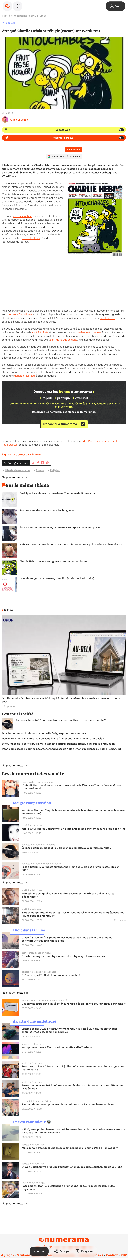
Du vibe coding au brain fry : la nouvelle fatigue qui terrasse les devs (44, 733)
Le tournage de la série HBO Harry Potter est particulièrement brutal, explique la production (58, 743)
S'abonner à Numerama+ (61, 424)
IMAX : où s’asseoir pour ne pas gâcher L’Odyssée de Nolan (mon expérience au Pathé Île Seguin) (61, 748)
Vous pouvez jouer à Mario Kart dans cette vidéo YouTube (57, 1047)
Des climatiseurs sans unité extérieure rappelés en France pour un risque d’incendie (74, 1003)
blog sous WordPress (19, 314)
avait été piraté (40, 332)
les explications (31, 238)
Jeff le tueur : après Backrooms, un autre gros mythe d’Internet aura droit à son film (73, 828)
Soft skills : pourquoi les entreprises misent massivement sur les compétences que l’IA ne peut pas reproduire (73, 914)
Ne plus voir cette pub (15, 477)
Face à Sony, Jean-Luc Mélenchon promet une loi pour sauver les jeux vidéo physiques (68, 1187)
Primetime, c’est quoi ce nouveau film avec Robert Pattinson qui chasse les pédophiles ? (68, 895)
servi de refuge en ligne (63, 340)
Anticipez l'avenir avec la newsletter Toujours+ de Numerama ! (58, 493)
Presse (40, 470)
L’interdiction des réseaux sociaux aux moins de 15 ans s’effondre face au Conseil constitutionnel (72, 787)
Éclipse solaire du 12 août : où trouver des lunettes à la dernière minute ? (61, 720)
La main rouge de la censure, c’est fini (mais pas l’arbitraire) (57, 578)
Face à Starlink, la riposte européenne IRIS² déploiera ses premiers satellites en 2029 (71, 868)
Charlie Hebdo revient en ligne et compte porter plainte (54, 561)
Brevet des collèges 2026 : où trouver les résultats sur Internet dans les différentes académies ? (72, 1087)
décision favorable (25, 376)
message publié (22, 216)
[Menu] (17, 6)
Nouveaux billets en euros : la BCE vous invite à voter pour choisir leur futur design (53, 738)
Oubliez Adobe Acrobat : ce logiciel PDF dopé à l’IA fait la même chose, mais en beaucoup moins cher (61, 700)
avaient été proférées (89, 332)
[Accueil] (7, 6)
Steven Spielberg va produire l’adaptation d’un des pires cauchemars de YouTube (72, 1166)
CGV (124, 1255)
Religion (55, 470)
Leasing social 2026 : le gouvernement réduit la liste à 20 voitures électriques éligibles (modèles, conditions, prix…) (70, 1030)
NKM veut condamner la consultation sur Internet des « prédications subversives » (71, 544)
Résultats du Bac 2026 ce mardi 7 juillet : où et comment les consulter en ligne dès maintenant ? (73, 1068)
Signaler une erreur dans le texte (22, 454)
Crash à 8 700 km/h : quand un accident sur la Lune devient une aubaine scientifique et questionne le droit (67, 939)
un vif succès (107, 318)
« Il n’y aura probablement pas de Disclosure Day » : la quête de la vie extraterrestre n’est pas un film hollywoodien (73, 1131)
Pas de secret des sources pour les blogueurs (47, 510)
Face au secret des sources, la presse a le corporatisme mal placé (60, 527)
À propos (7, 1255)
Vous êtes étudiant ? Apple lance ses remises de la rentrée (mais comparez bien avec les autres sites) (74, 812)
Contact (112, 1255)
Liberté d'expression (17, 470)
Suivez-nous (73, 149)
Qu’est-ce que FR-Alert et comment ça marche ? (51, 975)
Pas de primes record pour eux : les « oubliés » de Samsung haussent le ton (68, 1104)
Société (10, 22)
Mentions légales (29, 1255)
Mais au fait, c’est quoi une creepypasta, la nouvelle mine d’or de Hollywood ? (70, 1147)
